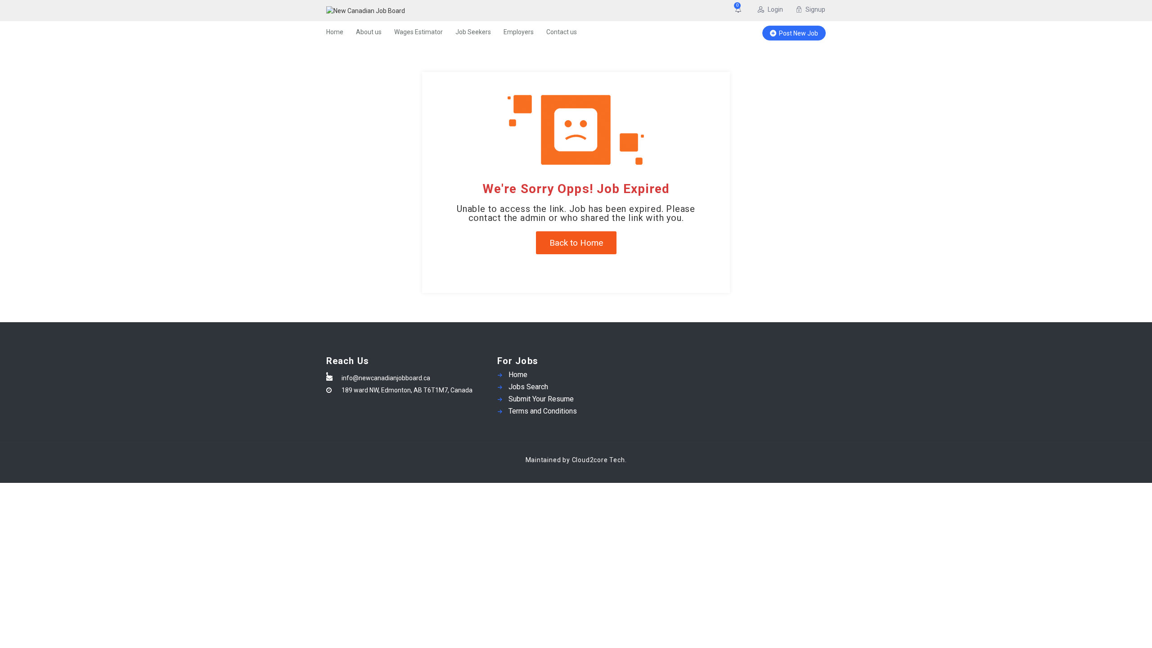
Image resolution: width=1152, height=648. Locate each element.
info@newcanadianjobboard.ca (386, 378)
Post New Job (798, 33)
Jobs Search (528, 386)
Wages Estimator (418, 32)
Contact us (561, 32)
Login (775, 9)
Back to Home (576, 243)
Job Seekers (473, 32)
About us (369, 32)
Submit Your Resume (541, 399)
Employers (519, 32)
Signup (815, 9)
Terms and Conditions (542, 411)
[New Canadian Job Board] (413, 10)
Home (334, 32)
